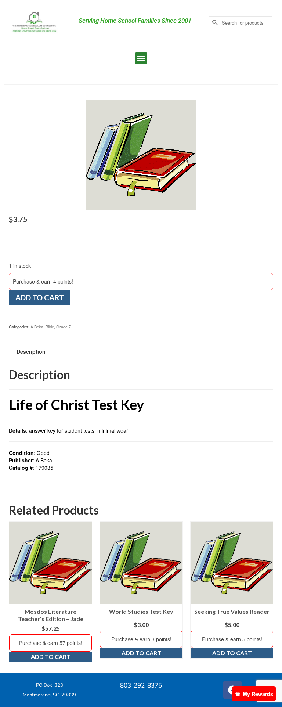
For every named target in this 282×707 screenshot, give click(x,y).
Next (266, 592)
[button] (141, 58)
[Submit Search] (214, 22)
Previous (15, 592)
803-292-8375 (141, 685)
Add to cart (39, 297)
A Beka (36, 326)
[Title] (141, 154)
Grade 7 (63, 326)
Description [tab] (31, 351)
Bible (50, 326)
